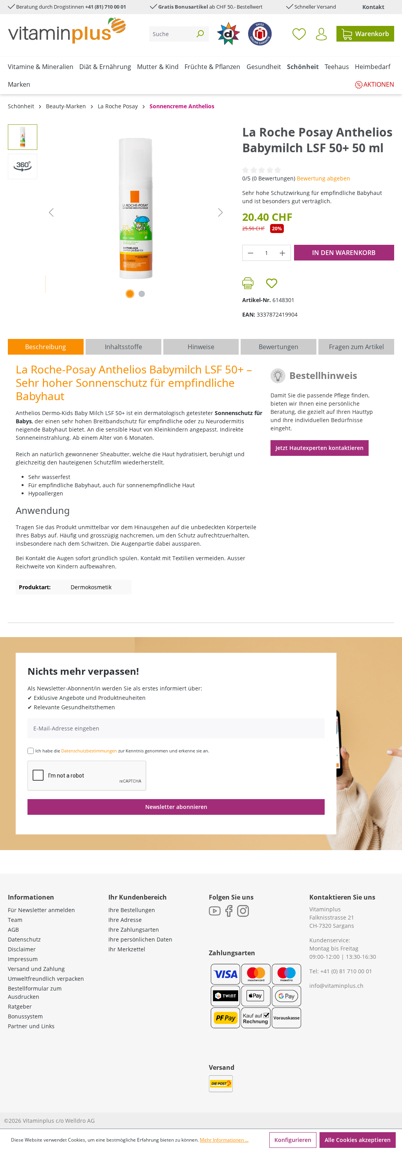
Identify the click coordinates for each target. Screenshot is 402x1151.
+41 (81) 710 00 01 (105, 6)
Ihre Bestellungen (131, 910)
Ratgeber (20, 1006)
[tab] (46, 347)
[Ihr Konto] (321, 34)
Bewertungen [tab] (278, 346)
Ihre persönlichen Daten (140, 939)
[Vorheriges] (51, 212)
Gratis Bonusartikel (183, 6)
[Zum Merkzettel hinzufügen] (272, 283)
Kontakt (373, 7)
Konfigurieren (292, 1140)
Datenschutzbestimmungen (89, 751)
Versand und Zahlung (36, 969)
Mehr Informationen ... (224, 1139)
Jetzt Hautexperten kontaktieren (320, 448)
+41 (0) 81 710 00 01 (346, 971)
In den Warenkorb (344, 252)
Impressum (23, 959)
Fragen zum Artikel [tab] (356, 346)
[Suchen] (200, 34)
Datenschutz (24, 939)
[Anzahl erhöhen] (282, 253)
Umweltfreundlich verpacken (46, 978)
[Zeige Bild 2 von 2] (142, 294)
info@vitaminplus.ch (336, 985)
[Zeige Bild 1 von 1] (130, 294)
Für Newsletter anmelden (41, 910)
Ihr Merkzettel (126, 949)
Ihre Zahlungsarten (133, 929)
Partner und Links (31, 1026)
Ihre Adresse (125, 919)
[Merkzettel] (299, 34)
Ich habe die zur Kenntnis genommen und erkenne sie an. (122, 751)
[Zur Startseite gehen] (67, 30)
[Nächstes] (221, 212)
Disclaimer (22, 949)
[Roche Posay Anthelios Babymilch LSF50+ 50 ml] (135, 208)
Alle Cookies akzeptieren (358, 1140)
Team (15, 919)
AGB (13, 929)
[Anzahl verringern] (250, 253)
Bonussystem (25, 1016)
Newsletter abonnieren (176, 806)
